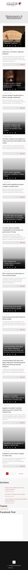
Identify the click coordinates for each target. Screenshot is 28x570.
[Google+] (16, 567)
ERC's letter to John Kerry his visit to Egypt (15, 494)
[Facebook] (14, 567)
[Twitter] (19, 567)
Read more (22, 64)
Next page (21, 473)
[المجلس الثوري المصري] (14, 4)
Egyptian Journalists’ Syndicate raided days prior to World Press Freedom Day (12, 410)
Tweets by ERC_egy (4, 509)
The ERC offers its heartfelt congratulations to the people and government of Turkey (12, 230)
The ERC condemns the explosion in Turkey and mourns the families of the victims (14, 141)
